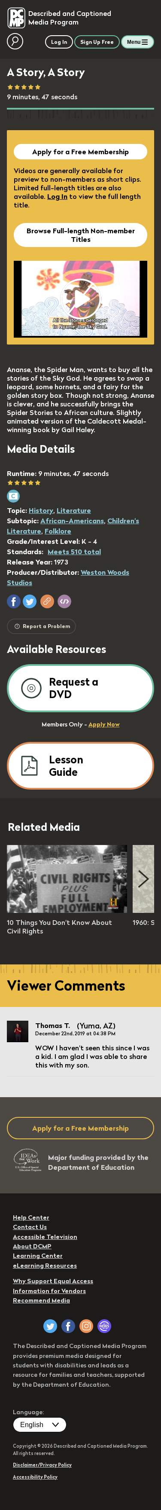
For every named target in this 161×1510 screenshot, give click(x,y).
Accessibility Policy (35, 1477)
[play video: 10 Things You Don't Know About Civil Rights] (67, 910)
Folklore (58, 531)
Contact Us (30, 1227)
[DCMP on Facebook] (68, 1326)
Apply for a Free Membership (80, 151)
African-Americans (72, 520)
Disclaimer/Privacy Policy (42, 1465)
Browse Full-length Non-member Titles (81, 235)
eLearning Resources (45, 1265)
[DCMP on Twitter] (50, 1326)
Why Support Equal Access (53, 1281)
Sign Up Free (97, 42)
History (41, 510)
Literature (74, 510)
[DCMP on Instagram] (86, 1326)
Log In (57, 196)
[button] (14, 601)
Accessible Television (45, 1237)
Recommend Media (41, 1300)
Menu (133, 42)
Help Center (31, 1217)
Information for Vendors (49, 1291)
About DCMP (32, 1246)
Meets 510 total (74, 551)
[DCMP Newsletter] (104, 1326)
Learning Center (38, 1256)
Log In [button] (59, 42)
